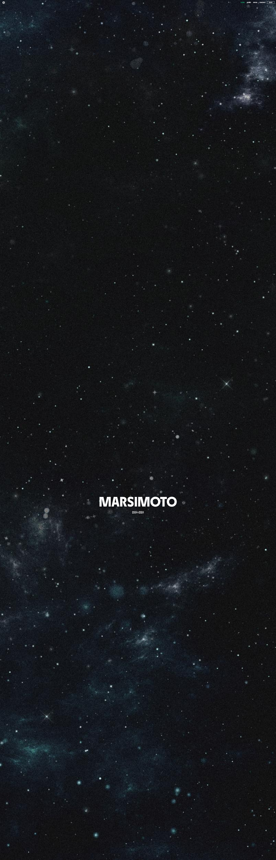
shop (270, 2)
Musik (255, 2)
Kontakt (263, 2)
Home (243, 2)
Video (249, 2)
